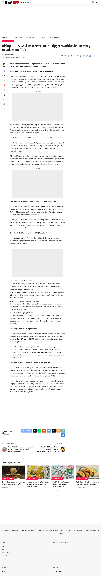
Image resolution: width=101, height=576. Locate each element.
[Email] (83, 55)
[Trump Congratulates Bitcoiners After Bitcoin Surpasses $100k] (13, 472)
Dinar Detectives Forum (61, 546)
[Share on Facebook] (68, 55)
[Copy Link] (86, 55)
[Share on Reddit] (4, 85)
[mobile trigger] (3, 2)
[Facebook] (54, 571)
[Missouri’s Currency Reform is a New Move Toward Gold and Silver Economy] (38, 472)
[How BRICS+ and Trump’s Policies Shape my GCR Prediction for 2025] (62, 472)
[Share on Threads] (80, 55)
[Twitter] (57, 571)
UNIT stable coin (43, 207)
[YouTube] (60, 571)
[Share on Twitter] (71, 55)
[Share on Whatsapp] (74, 55)
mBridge (35, 143)
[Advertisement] (50, 19)
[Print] (89, 55)
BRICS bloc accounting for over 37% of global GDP (42, 352)
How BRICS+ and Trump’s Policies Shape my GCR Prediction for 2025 (60, 484)
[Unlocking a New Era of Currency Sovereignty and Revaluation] (87, 472)
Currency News (8, 41)
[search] (93, 2)
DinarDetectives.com (60, 549)
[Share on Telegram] (77, 55)
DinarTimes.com (59, 552)
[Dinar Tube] (17, 2)
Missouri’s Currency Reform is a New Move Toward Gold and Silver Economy (38, 484)
